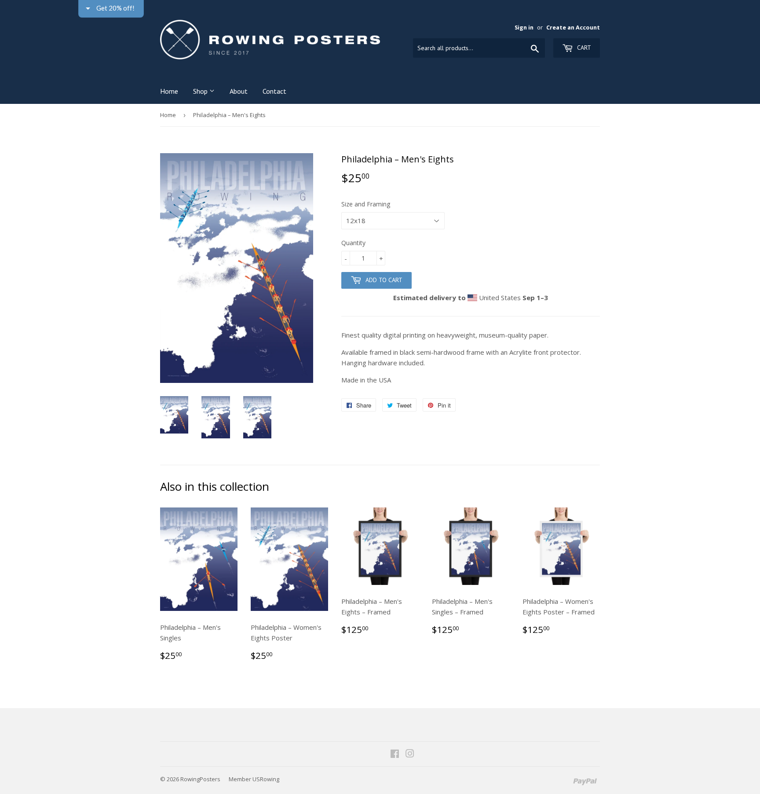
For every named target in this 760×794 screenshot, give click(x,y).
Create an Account (573, 27)
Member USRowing (254, 779)
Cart (583, 47)
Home (169, 91)
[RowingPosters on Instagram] (410, 754)
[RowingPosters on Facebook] (394, 754)
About (239, 91)
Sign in (524, 27)
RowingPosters (200, 779)
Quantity (353, 243)
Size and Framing (365, 204)
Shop (201, 91)
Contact (274, 91)
